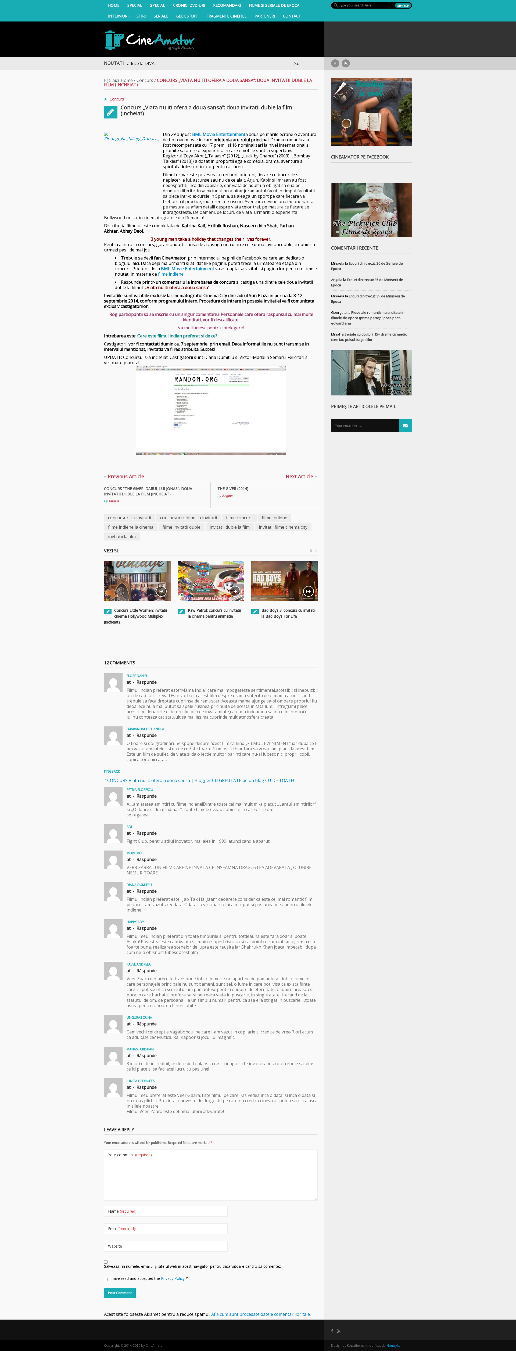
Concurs (145, 80)
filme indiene (171, 274)
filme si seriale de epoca (274, 5)
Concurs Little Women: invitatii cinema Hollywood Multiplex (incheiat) (135, 616)
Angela (114, 501)
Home (113, 5)
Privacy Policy (173, 1278)
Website (115, 1246)
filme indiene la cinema (130, 527)
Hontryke (393, 1345)
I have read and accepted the (148, 1278)
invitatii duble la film (230, 527)
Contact (292, 16)
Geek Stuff (187, 16)
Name (122, 1211)
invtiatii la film (122, 536)
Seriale (161, 16)
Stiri (141, 16)
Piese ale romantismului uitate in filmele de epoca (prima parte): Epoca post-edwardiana (367, 318)
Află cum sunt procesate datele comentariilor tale (260, 1314)
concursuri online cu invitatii (188, 518)
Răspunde (147, 682)
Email (122, 1228)
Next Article (301, 476)
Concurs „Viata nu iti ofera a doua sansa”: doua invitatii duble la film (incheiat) (206, 110)
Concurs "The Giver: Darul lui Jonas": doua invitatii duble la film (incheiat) (148, 491)
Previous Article (124, 476)
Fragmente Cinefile (226, 16)
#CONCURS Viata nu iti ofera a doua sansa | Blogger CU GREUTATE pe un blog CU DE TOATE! (199, 780)
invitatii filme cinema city (283, 527)
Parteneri (265, 16)
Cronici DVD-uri (189, 5)
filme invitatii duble (181, 527)
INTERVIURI (118, 16)
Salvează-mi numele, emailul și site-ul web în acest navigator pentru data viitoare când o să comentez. (193, 1266)
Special (134, 5)
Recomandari (227, 5)
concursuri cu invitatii (129, 518)
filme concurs (239, 518)
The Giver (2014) (232, 488)
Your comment (130, 1154)
